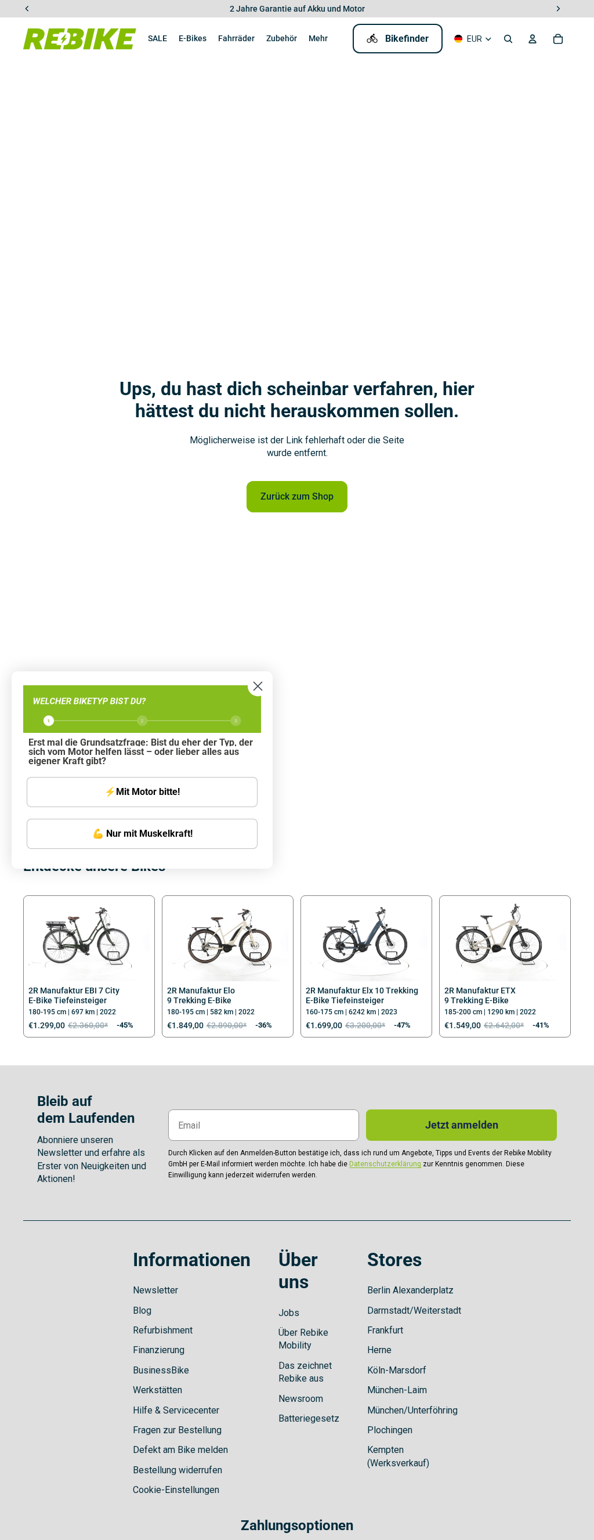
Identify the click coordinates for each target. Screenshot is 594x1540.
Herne (379, 1349)
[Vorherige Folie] (37, 941)
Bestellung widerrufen (177, 1470)
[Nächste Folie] (141, 941)
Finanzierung (158, 1349)
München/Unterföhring (412, 1410)
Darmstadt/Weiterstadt (414, 1310)
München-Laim (397, 1390)
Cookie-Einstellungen (176, 1489)
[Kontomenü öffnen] (532, 39)
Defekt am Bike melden (180, 1449)
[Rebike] (79, 38)
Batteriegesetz (308, 1418)
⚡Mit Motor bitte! (142, 791)
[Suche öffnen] (508, 39)
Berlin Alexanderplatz (410, 1290)
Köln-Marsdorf (396, 1370)
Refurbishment (163, 1330)
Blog (142, 1310)
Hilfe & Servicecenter (176, 1410)
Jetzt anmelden (461, 1125)
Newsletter (155, 1290)
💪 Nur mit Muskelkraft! (142, 833)
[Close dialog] (258, 686)
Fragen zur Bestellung (177, 1430)
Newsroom (300, 1398)
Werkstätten (157, 1390)
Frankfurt (385, 1330)
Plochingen (389, 1430)
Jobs (288, 1312)
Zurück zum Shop (297, 496)
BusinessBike (161, 1370)
